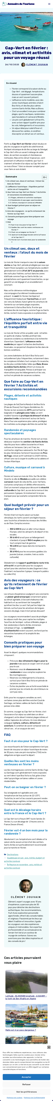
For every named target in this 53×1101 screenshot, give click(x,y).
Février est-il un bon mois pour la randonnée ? (28, 241)
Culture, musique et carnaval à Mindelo (27, 203)
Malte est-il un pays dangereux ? (20, 1030)
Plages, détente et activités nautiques (26, 197)
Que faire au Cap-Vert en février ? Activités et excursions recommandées (26, 193)
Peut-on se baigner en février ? (23, 232)
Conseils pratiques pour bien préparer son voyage (26, 218)
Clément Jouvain (37, 65)
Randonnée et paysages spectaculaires (27, 200)
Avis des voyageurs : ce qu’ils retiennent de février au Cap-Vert (26, 212)
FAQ (9, 222)
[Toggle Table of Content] (43, 177)
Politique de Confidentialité (34, 1098)
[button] (49, 1047)
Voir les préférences (26, 1092)
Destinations (12, 854)
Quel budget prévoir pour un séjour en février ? (24, 206)
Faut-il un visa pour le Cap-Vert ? (24, 225)
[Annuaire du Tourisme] (18, 4)
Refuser (26, 1084)
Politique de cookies (14, 1098)
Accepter (26, 1077)
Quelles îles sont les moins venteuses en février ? (27, 228)
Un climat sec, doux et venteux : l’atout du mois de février (25, 182)
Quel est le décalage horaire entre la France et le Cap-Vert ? (29, 236)
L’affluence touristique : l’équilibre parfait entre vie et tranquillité (26, 188)
